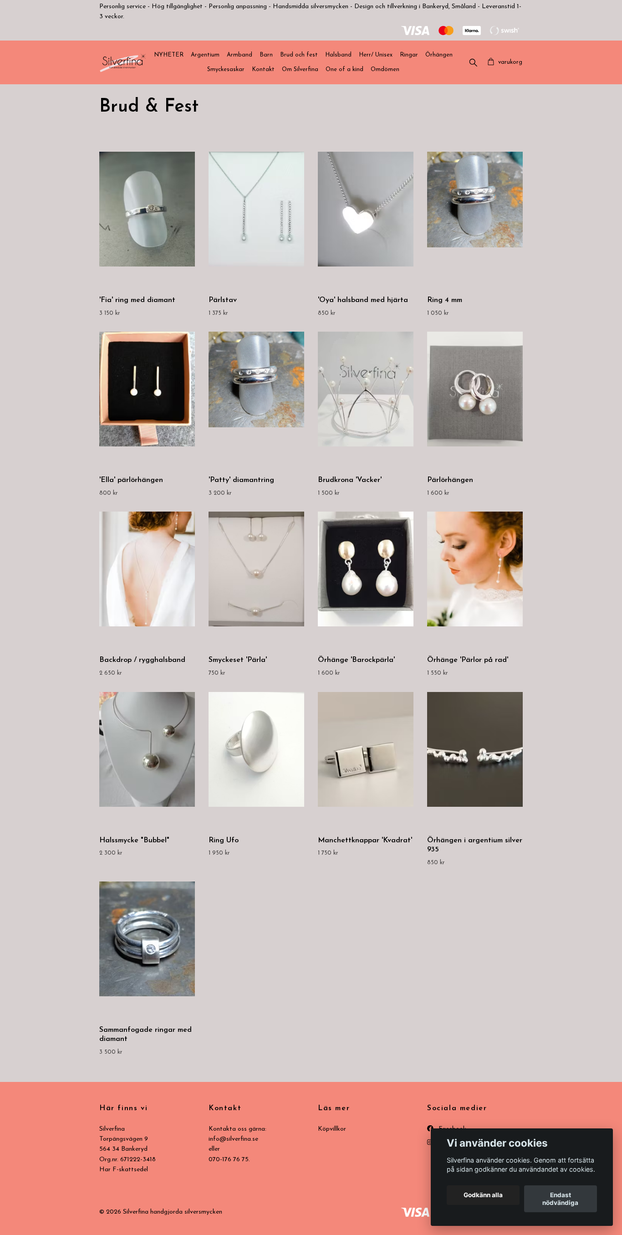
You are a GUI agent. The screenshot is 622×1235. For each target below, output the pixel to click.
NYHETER (169, 55)
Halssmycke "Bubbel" (134, 840)
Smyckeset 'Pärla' (238, 660)
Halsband (338, 55)
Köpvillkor (332, 1129)
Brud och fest (299, 55)
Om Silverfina (300, 69)
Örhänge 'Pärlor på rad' (467, 660)
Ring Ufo (224, 840)
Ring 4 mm (444, 300)
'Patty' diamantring (241, 480)
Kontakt (263, 69)
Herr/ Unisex (376, 55)
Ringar (409, 55)
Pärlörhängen (450, 480)
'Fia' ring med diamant (137, 300)
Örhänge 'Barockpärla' (356, 660)
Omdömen (385, 69)
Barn (266, 55)
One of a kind (344, 69)
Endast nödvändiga (560, 1199)
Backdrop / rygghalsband (142, 660)
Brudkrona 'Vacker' (350, 480)
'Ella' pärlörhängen (131, 480)
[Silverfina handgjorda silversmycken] (123, 62)
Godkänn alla (483, 1195)
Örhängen (439, 55)
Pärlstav (223, 300)
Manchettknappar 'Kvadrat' (365, 840)
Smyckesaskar (226, 69)
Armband (239, 55)
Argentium (205, 55)
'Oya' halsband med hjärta (363, 300)
